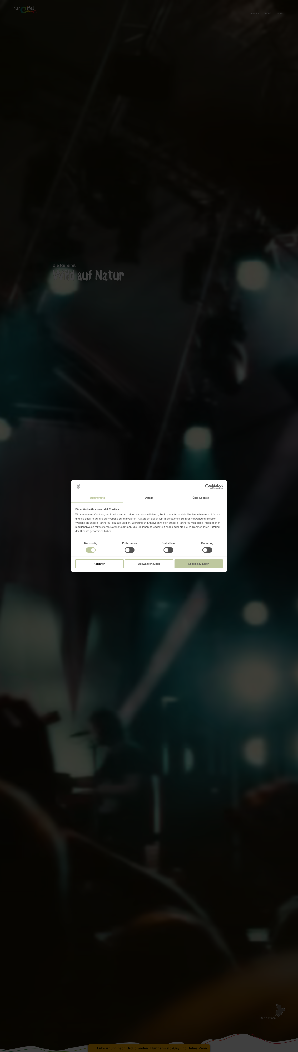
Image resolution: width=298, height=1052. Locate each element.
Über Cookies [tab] (200, 497)
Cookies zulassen (198, 563)
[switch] (130, 550)
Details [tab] (149, 497)
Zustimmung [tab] (97, 497)
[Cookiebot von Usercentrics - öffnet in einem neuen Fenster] (208, 486)
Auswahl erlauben (149, 563)
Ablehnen (99, 563)
